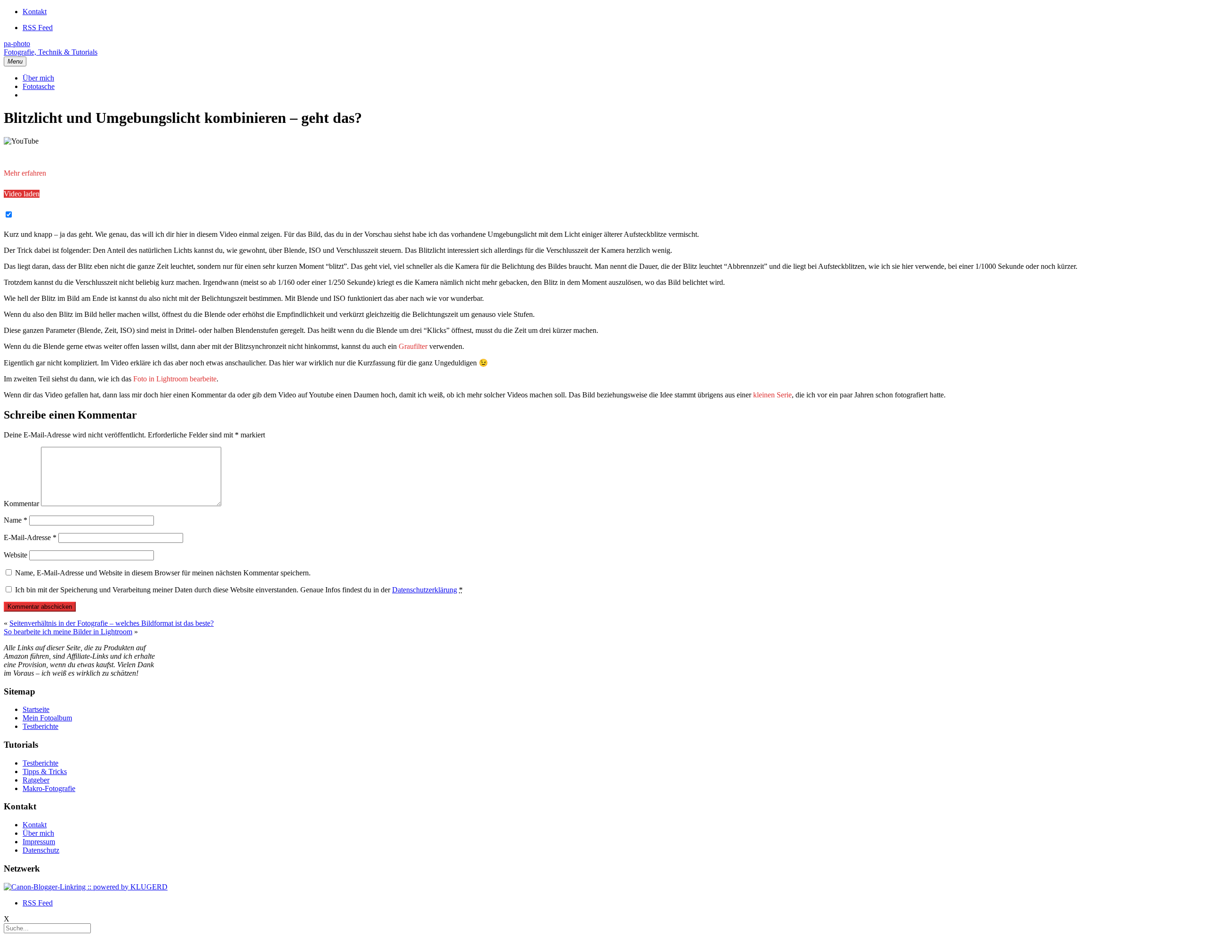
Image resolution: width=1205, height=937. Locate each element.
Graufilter (413, 346)
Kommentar (21, 504)
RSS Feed (38, 28)
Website (15, 555)
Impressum (39, 842)
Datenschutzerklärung (424, 590)
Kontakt (35, 12)
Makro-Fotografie (49, 788)
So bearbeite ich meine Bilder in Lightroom (68, 632)
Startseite (36, 709)
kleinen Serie (772, 395)
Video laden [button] (22, 194)
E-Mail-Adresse (30, 537)
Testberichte (40, 726)
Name (15, 520)
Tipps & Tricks (45, 771)
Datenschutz (41, 850)
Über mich (38, 78)
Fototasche (39, 86)
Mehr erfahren (25, 173)
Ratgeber (36, 780)
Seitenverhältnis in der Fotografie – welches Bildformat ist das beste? (111, 623)
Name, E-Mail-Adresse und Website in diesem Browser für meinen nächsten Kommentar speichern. (163, 573)
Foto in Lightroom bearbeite (175, 379)
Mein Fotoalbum (47, 718)
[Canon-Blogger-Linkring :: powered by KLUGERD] (86, 887)
